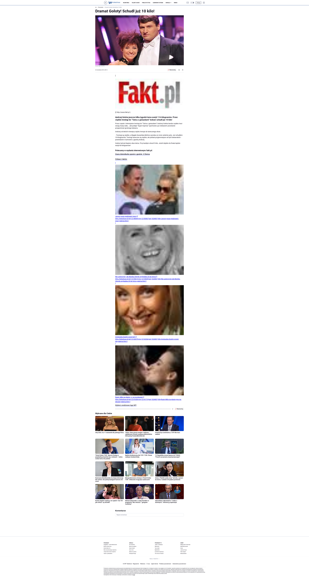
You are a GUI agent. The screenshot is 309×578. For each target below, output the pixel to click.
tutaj (134, 574)
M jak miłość (132, 548)
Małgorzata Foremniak (185, 544)
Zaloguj (198, 2)
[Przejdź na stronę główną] (105, 4)
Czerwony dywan (158, 2)
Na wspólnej (132, 544)
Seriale (168, 2)
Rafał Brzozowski (184, 546)
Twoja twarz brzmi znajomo (110, 551)
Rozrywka (126, 2)
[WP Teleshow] (115, 2)
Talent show (135, 2)
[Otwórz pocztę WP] (187, 2)
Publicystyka (146, 2)
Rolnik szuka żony (107, 546)
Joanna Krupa (183, 550)
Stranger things (132, 553)
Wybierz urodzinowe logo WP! (125, 405)
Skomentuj (172, 70)
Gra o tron (131, 550)
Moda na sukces (132, 551)
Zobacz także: (121, 159)
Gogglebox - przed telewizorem (110, 544)
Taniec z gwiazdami (108, 553)
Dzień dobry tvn (107, 548)
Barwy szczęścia (132, 546)
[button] (192, 3)
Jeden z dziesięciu (159, 544)
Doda (181, 548)
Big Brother (157, 550)
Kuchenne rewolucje (159, 551)
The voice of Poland (159, 553)
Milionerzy (157, 546)
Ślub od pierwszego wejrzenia (110, 550)
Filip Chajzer (183, 551)
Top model (157, 548)
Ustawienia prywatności (179, 564)
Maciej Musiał (183, 553)
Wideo (175, 2)
